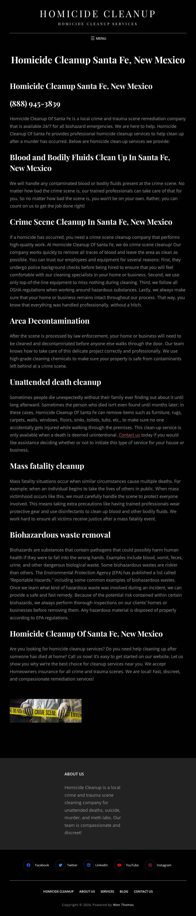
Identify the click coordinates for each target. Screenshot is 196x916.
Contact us (129, 435)
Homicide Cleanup (98, 13)
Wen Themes (123, 905)
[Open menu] (98, 38)
